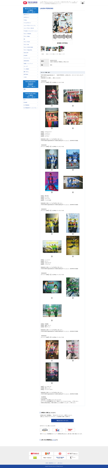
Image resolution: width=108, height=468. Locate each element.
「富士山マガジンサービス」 (62, 420)
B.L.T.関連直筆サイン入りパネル (30, 107)
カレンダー (26, 66)
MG (24, 39)
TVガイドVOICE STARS (28, 47)
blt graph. (25, 102)
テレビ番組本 (26, 69)
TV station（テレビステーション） (31, 30)
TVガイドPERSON (27, 33)
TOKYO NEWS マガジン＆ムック (30, 2)
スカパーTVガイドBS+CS (29, 28)
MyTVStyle (26, 74)
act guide (25, 55)
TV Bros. (25, 20)
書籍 (24, 89)
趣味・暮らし (26, 71)
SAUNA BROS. (26, 60)
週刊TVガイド (26, 14)
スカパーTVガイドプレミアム (30, 25)
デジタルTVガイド (27, 22)
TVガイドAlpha (27, 36)
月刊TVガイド (26, 17)
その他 (25, 77)
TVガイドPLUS (27, 41)
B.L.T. (25, 99)
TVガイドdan (26, 44)
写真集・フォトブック (28, 63)
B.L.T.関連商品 (26, 105)
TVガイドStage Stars (28, 49)
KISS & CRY (26, 52)
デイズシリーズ (27, 58)
